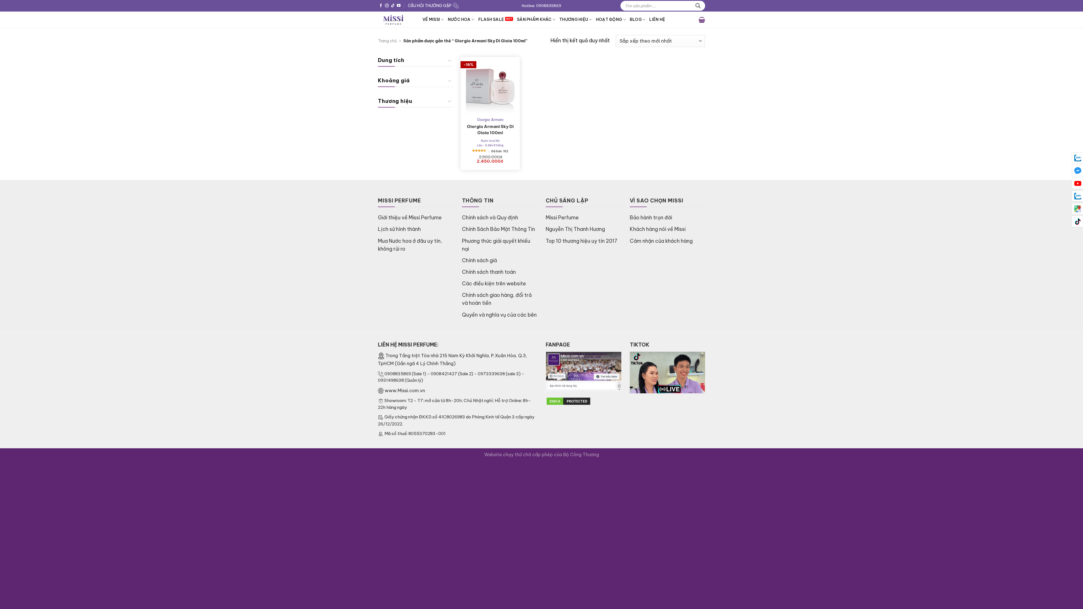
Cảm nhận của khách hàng (661, 241)
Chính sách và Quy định (490, 217)
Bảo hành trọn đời (651, 217)
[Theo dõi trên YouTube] (398, 6)
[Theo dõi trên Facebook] (381, 6)
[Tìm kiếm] (698, 6)
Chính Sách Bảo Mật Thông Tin (498, 229)
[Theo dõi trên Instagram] (387, 6)
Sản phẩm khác (534, 19)
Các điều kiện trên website (494, 283)
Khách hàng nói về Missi (658, 229)
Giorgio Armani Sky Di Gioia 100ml (490, 129)
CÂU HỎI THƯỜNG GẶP (430, 5)
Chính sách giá (479, 260)
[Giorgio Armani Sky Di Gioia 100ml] (490, 86)
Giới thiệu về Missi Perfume (410, 217)
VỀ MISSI (431, 19)
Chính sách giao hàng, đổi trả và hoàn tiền (497, 299)
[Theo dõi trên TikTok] (393, 6)
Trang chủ (387, 40)
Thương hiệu (573, 19)
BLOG (636, 19)
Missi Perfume (562, 217)
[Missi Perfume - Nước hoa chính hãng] (396, 20)
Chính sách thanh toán (489, 272)
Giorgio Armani (490, 119)
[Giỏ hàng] (702, 19)
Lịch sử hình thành (399, 229)
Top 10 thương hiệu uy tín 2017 (581, 241)
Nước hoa (459, 19)
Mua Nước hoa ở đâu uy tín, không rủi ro (410, 245)
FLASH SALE (491, 19)
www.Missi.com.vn (405, 390)
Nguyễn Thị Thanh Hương (575, 229)
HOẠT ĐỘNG (609, 19)
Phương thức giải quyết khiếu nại (496, 245)
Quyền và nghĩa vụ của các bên (499, 315)
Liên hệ (657, 19)
